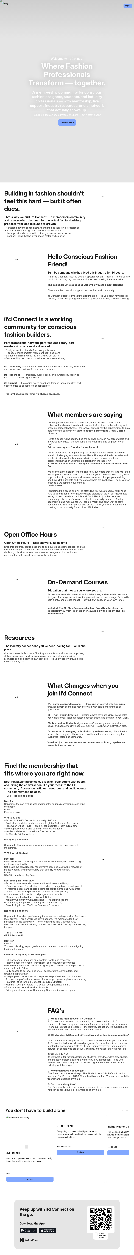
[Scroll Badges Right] (127, 1110)
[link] (30, 1149)
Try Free (80, 1152)
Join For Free (67, 122)
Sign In (127, 6)
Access (30, 1179)
